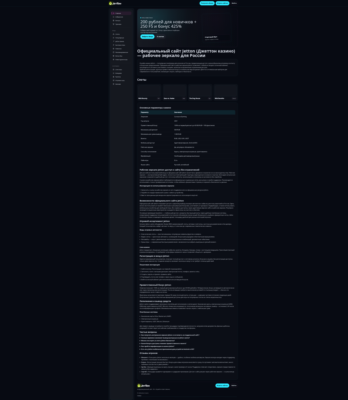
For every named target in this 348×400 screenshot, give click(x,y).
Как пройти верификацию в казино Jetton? (157, 346)
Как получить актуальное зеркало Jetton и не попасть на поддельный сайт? (170, 335)
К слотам (160, 37)
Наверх (139, 395)
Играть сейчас (222, 3)
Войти (234, 3)
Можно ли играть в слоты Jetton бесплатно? (158, 341)
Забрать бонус (147, 37)
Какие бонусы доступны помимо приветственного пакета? (163, 343)
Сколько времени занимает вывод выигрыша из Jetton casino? (165, 338)
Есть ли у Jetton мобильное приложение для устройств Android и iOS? (167, 349)
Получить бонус (207, 3)
